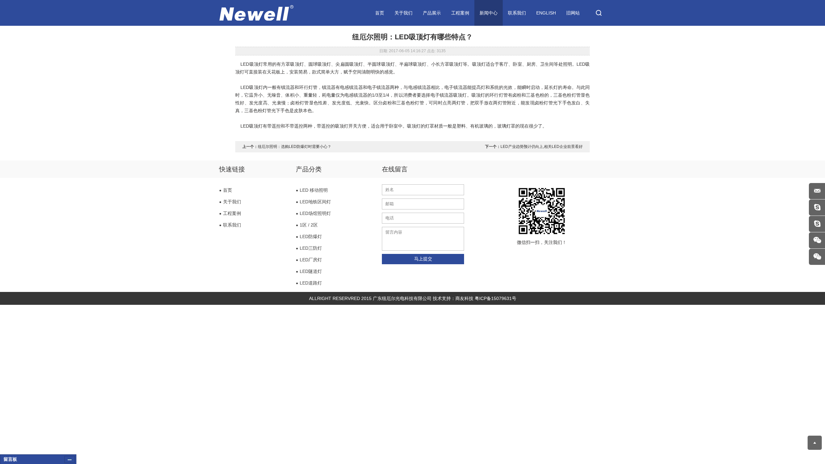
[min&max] (69, 459)
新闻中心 (489, 12)
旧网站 (573, 12)
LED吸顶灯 (251, 64)
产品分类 (309, 169)
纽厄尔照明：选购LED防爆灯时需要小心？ (294, 146)
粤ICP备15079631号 (495, 298)
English (546, 12)
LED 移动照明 (312, 190)
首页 (379, 12)
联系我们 (517, 12)
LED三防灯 (309, 248)
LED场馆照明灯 (313, 213)
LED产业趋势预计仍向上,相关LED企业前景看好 (541, 146)
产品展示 (432, 12)
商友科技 (464, 298)
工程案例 (460, 12)
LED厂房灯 (309, 259)
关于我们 (403, 12)
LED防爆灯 (309, 236)
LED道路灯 (309, 282)
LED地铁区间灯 (313, 201)
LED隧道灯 (309, 271)
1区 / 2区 (307, 224)
